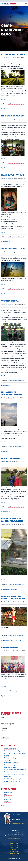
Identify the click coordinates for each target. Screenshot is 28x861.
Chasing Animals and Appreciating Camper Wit (13, 597)
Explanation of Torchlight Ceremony (11, 393)
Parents (8, 794)
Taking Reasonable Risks (13, 249)
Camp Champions (8, 4)
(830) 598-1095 (19, 835)
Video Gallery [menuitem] (14, 845)
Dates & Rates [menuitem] (15, 1)
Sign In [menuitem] (22, 1)
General (8, 792)
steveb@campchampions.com (18, 817)
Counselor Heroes (10, 301)
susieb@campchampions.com (18, 823)
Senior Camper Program (12, 116)
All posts (3, 704)
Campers (10, 640)
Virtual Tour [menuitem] (14, 844)
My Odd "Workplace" (11, 458)
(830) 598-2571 (10, 835)
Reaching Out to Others (12, 175)
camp (15, 640)
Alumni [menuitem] (14, 849)
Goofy (6, 589)
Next (7, 704)
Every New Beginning (10, 767)
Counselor (7, 109)
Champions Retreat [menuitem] (14, 853)
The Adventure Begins (10, 765)
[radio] (14, 726)
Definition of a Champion (13, 54)
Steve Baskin (9, 57)
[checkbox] (14, 729)
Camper (10, 589)
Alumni (7, 801)
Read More (3, 99)
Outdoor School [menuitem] (14, 851)
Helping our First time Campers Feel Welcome (12, 520)
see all (2, 805)
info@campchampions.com (14, 838)
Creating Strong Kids (10, 749)
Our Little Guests (9, 647)
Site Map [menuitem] (14, 855)
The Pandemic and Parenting (12, 751)
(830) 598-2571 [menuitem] (7, 1)
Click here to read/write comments (16, 103)
